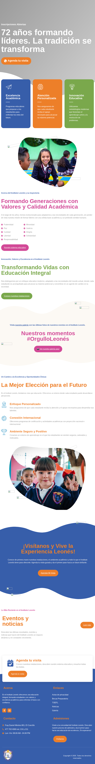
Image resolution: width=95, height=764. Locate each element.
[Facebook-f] (4, 710)
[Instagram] (9, 710)
